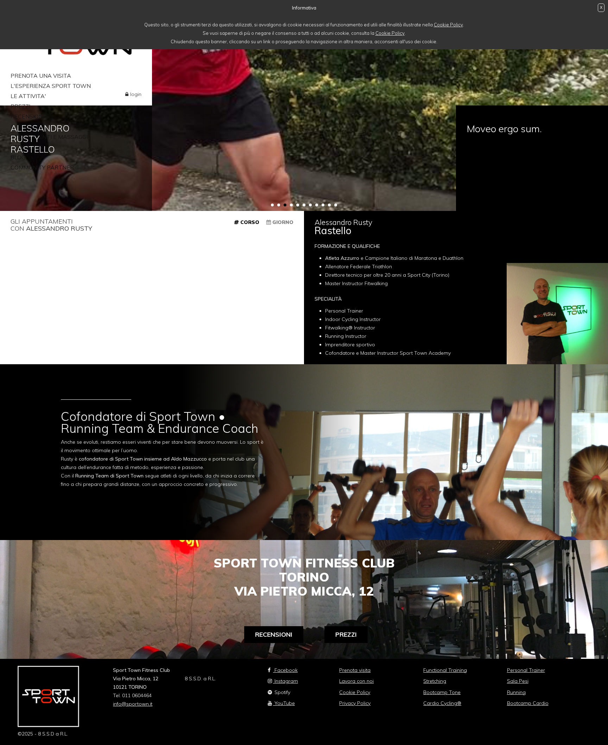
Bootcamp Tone (442, 692)
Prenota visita (354, 670)
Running (516, 692)
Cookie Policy (448, 24)
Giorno (282, 222)
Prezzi (346, 634)
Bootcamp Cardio (528, 703)
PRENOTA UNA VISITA (41, 75)
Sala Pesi (517, 681)
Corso (249, 222)
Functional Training (445, 670)
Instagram (285, 681)
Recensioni (273, 634)
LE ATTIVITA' (28, 95)
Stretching (434, 681)
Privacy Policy (354, 703)
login (135, 94)
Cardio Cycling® (442, 703)
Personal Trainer (526, 670)
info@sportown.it (132, 704)
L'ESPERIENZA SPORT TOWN (51, 85)
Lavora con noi (356, 681)
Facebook (285, 670)
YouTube (284, 703)
